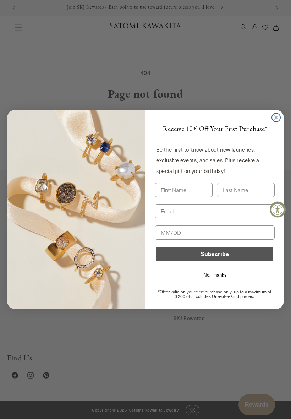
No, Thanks (214, 275)
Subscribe (215, 254)
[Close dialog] (276, 117)
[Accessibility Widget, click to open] (278, 210)
